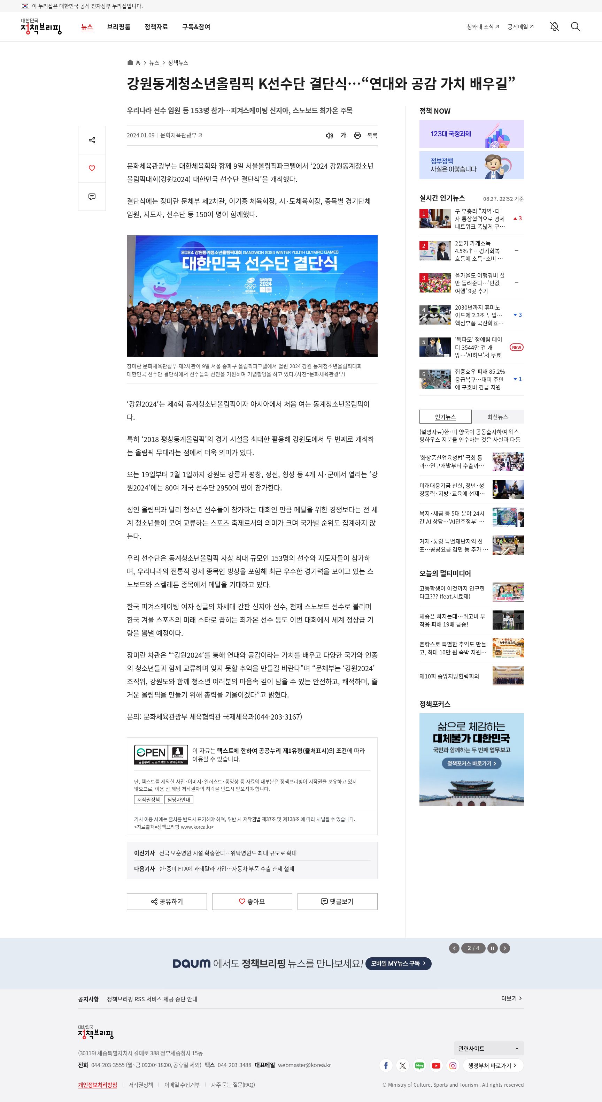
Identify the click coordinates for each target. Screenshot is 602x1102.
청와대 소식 (480, 26)
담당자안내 (179, 799)
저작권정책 (148, 799)
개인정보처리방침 (97, 1084)
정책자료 (156, 26)
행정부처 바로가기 (489, 1065)
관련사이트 (471, 1048)
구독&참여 (196, 26)
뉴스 (87, 26)
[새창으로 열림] (357, 135)
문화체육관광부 (178, 135)
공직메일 (518, 26)
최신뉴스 (497, 416)
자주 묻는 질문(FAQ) (233, 1084)
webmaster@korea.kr (304, 1065)
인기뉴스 (445, 416)
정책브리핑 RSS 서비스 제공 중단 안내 (152, 998)
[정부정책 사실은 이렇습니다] (471, 165)
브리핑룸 (119, 26)
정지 (492, 948)
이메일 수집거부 (182, 1084)
